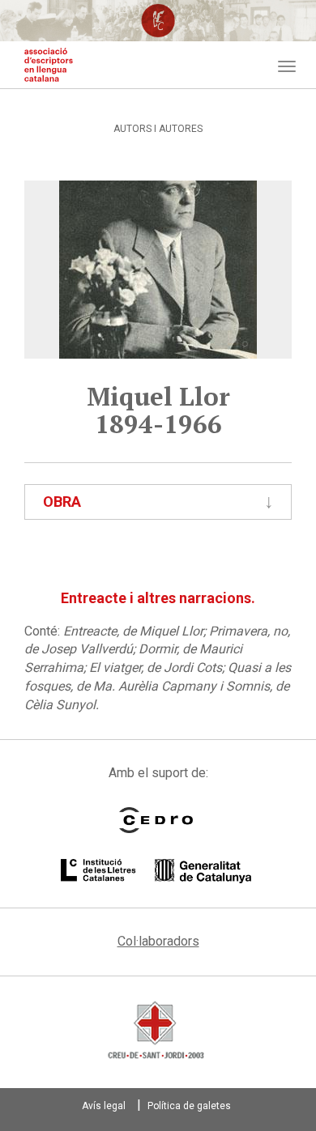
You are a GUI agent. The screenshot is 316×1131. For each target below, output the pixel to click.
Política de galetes (189, 1106)
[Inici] (48, 65)
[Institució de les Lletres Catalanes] (156, 871)
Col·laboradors (158, 941)
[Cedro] (156, 820)
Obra (62, 501)
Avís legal (104, 1106)
